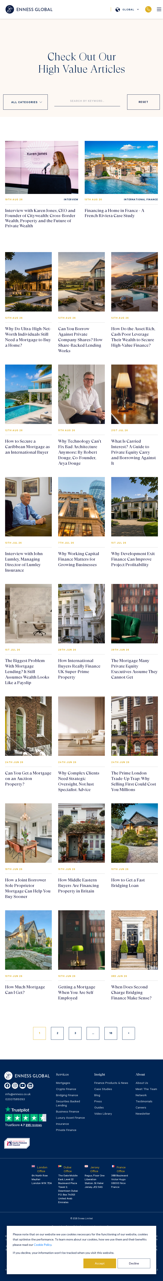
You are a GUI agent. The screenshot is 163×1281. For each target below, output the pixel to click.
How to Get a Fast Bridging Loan (128, 883)
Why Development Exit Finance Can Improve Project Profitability (133, 559)
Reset (143, 102)
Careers (141, 1108)
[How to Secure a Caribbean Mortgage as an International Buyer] (28, 394)
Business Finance (67, 1112)
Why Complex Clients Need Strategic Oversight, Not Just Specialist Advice (78, 781)
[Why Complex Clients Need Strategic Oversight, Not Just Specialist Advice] (81, 726)
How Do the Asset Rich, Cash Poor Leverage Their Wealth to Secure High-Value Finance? (133, 337)
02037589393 (148, 9)
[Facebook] (7, 1086)
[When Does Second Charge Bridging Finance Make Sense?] (134, 940)
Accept (100, 1263)
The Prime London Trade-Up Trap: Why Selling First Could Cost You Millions (133, 781)
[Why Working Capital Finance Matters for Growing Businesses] (81, 506)
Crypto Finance (66, 1089)
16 (110, 1033)
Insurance (62, 1124)
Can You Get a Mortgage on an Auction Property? (28, 779)
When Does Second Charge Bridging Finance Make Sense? (131, 992)
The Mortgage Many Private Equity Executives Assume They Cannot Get (134, 669)
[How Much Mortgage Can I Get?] (28, 940)
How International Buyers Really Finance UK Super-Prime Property (79, 669)
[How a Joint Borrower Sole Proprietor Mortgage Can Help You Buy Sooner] (28, 833)
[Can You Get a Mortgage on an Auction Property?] (28, 726)
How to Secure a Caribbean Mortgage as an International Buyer (27, 447)
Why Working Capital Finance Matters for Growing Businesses (78, 559)
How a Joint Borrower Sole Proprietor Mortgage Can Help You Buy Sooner (28, 888)
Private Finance (66, 1130)
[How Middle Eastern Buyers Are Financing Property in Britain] (81, 833)
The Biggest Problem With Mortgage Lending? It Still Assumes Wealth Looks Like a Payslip (27, 671)
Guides (99, 1108)
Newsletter (143, 1114)
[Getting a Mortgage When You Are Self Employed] (81, 940)
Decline (134, 1263)
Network (141, 1095)
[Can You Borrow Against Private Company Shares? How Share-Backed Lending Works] (81, 281)
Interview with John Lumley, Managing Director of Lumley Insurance (24, 562)
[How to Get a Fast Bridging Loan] (134, 833)
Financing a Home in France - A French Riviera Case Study (114, 213)
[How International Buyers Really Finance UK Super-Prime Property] (81, 613)
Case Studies (103, 1089)
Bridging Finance (67, 1095)
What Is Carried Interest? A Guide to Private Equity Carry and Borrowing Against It (133, 452)
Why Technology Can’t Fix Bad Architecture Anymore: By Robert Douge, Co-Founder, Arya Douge (79, 452)
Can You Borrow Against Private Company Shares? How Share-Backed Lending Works (80, 339)
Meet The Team (146, 1089)
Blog (97, 1095)
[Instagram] (15, 1086)
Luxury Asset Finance (70, 1118)
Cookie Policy (42, 1244)
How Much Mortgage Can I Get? (25, 990)
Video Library (103, 1114)
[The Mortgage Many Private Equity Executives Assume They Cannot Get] (134, 613)
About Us (142, 1083)
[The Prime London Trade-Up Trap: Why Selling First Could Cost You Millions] (134, 726)
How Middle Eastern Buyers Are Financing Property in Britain (78, 886)
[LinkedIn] (30, 1086)
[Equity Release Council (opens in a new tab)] (17, 1143)
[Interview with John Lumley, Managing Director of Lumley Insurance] (28, 506)
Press (98, 1102)
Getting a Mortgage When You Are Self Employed (76, 992)
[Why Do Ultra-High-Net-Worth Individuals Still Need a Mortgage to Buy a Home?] (28, 281)
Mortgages (63, 1083)
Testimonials (144, 1102)
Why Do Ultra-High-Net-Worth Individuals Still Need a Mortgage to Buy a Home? (28, 337)
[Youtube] (23, 1086)
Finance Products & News (111, 1083)
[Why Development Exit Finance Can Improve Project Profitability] (134, 506)
